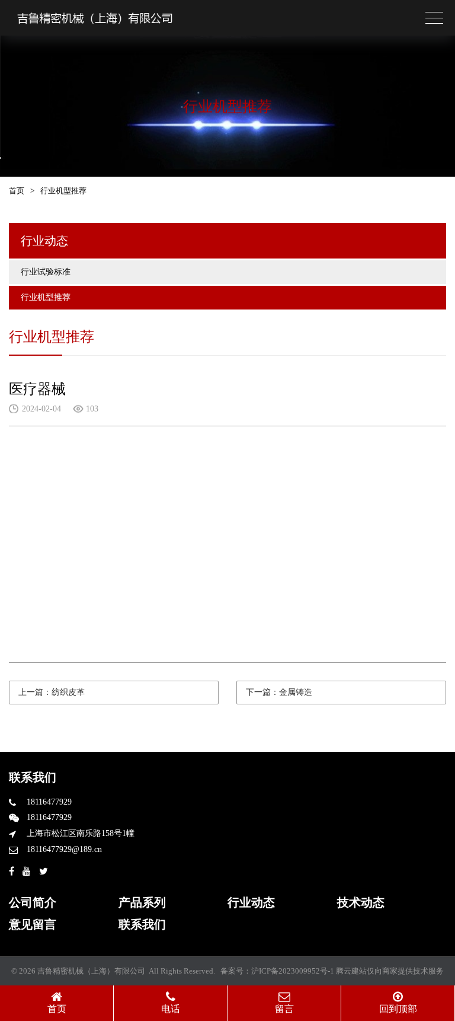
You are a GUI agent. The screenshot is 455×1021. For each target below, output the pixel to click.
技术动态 (360, 902)
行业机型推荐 (46, 297)
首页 (16, 190)
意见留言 (32, 924)
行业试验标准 (46, 271)
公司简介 (32, 902)
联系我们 (142, 924)
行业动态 (251, 902)
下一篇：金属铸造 (279, 692)
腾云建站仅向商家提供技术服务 (390, 970)
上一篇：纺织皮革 (51, 692)
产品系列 (142, 902)
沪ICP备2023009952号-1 (292, 970)
